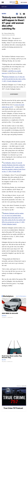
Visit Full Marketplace (21, 296)
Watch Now (23, 2)
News (4, 13)
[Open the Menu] (2, 2)
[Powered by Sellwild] (24, 385)
